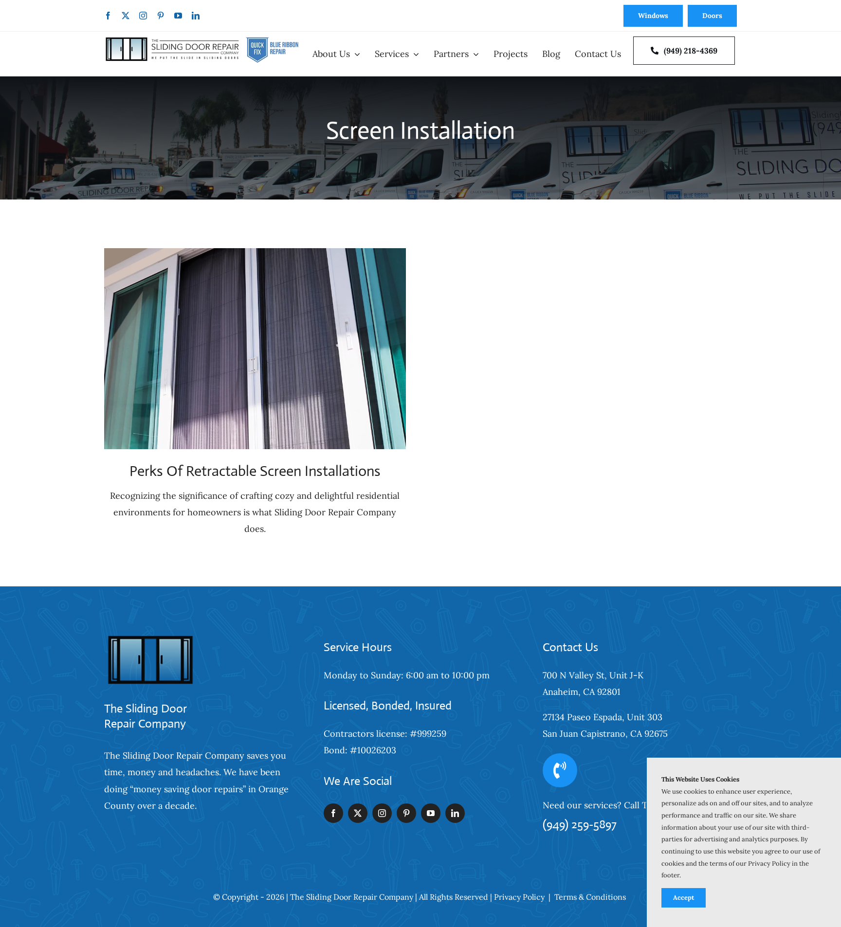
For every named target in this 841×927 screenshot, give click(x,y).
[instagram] (143, 15)
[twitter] (125, 15)
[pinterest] (161, 15)
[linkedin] (196, 15)
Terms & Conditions (590, 897)
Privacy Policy (519, 897)
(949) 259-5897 (580, 824)
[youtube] (178, 15)
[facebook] (108, 15)
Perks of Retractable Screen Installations (255, 471)
